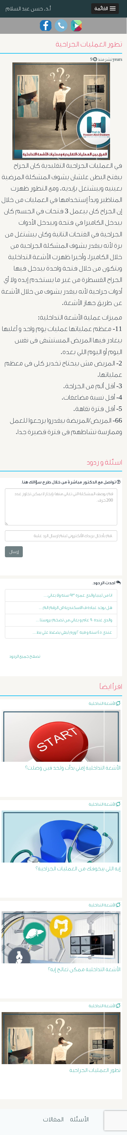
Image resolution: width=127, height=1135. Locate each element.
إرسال (14, 551)
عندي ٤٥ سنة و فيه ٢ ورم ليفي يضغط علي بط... (72, 632)
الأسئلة (79, 1119)
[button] (105, 8)
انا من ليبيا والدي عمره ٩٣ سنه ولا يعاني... (78, 595)
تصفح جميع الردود (24, 656)
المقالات (53, 1119)
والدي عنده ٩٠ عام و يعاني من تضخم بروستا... (74, 619)
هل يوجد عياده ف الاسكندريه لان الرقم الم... (75, 607)
